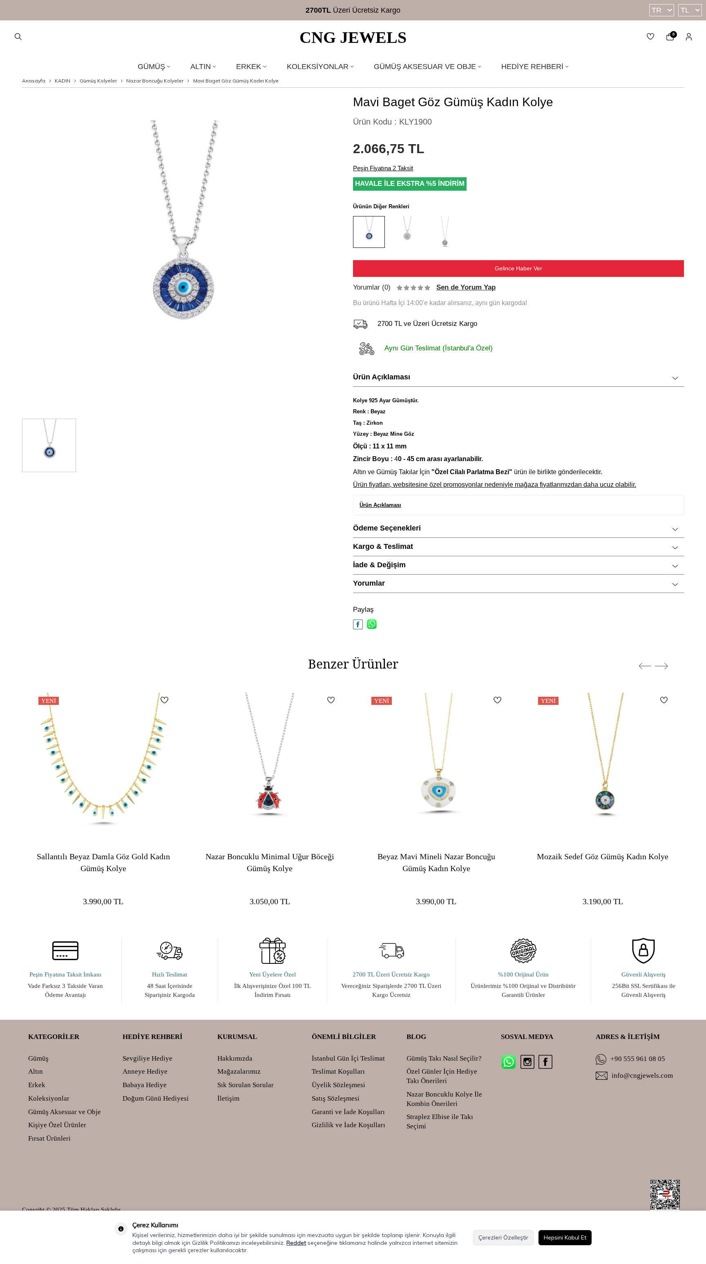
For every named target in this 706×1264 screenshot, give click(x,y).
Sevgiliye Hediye (147, 1058)
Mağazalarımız (239, 1071)
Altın (200, 66)
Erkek (248, 66)
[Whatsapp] (508, 1062)
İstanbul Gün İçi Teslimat (348, 1058)
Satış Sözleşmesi (336, 1098)
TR (656, 10)
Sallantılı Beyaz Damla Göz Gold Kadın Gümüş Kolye (103, 862)
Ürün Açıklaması (381, 377)
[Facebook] (545, 1062)
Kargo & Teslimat (383, 546)
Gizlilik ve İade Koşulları (348, 1125)
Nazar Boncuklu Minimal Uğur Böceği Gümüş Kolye (270, 862)
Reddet (296, 1242)
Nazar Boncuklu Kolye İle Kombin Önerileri (444, 1099)
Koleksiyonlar (318, 66)
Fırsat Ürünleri (49, 1138)
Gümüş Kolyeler (98, 81)
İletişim (228, 1098)
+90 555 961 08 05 (637, 1059)
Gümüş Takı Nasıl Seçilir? (444, 1058)
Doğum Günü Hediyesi (156, 1098)
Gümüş (151, 66)
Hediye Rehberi (532, 66)
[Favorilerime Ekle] (164, 700)
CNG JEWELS (353, 37)
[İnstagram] (527, 1062)
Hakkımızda (234, 1058)
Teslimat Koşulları (338, 1071)
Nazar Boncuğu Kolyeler (154, 81)
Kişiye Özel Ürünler (57, 1125)
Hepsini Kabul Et (565, 1237)
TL (685, 10)
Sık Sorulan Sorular (245, 1085)
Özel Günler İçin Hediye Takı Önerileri (442, 1076)
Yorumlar (369, 583)
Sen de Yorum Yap (466, 287)
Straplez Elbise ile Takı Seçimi (440, 1121)
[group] (181, 253)
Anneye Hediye (145, 1071)
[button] (645, 666)
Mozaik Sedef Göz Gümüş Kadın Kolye (602, 856)
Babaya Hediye (145, 1085)
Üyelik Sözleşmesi (338, 1085)
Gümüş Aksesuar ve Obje (425, 66)
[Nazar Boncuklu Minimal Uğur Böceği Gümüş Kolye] (270, 762)
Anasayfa (33, 81)
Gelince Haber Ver (518, 268)
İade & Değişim (379, 565)
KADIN (62, 81)
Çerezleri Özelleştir (503, 1237)
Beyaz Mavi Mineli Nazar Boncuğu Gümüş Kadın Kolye (436, 862)
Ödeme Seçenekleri (387, 528)
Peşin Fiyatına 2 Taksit (383, 168)
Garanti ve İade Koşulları (348, 1112)
